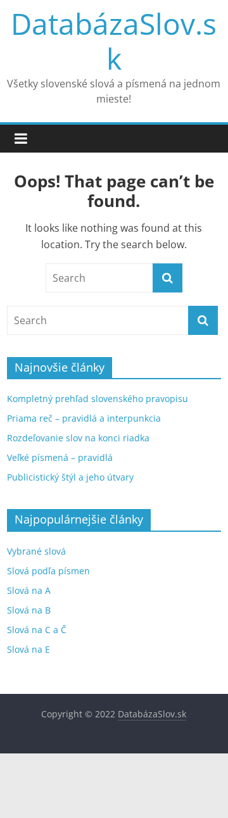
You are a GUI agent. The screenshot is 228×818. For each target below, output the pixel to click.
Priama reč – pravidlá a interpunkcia (84, 418)
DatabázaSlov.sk (114, 41)
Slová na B (29, 610)
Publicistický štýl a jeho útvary (70, 477)
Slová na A (29, 590)
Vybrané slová (36, 551)
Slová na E (28, 649)
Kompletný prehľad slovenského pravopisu (97, 399)
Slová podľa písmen (48, 571)
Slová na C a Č (36, 630)
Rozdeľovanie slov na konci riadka (78, 438)
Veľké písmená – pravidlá (60, 457)
